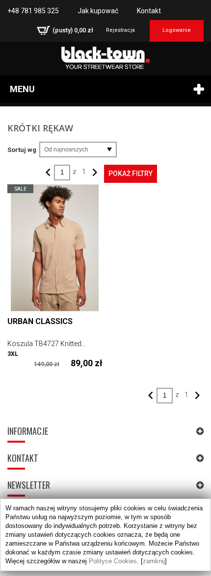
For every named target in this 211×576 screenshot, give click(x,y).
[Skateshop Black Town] (105, 58)
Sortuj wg (21, 149)
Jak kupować (98, 11)
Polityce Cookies (113, 561)
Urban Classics (40, 321)
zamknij (154, 561)
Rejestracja (120, 30)
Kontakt (149, 11)
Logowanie (176, 30)
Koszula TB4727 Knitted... (46, 344)
